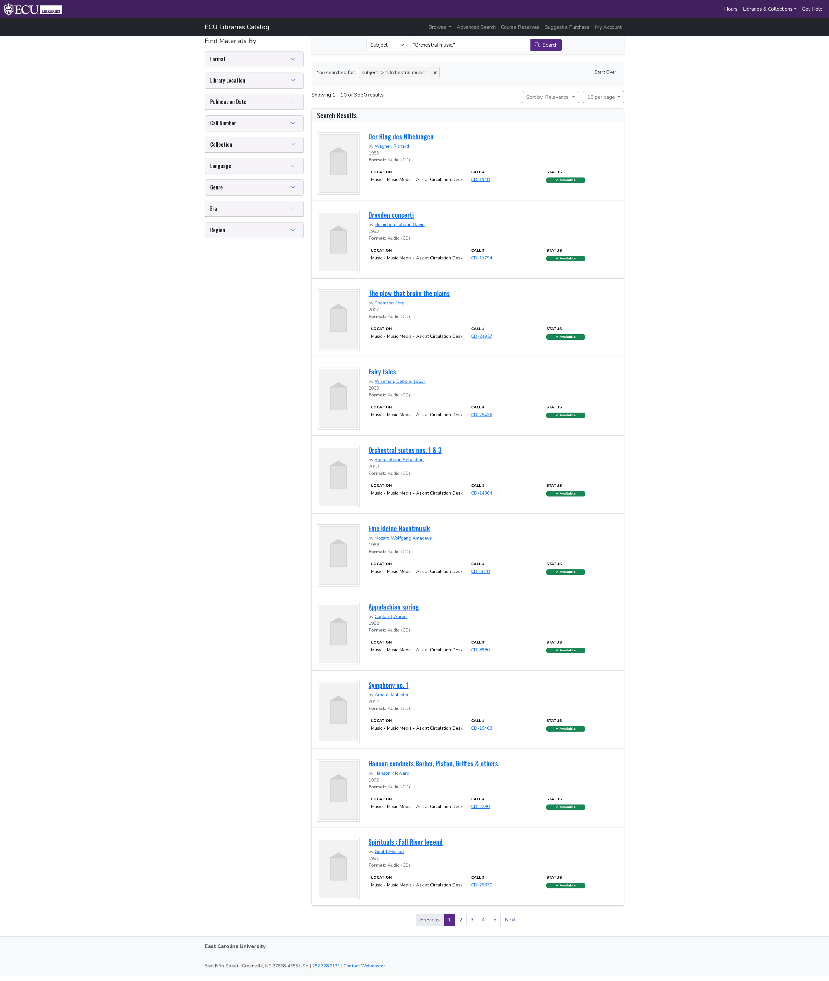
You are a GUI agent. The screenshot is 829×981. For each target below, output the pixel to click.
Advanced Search (476, 27)
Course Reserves (520, 27)
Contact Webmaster (364, 966)
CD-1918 (480, 180)
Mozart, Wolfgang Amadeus (403, 538)
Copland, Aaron (391, 616)
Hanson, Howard (392, 773)
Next (510, 919)
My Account (608, 27)
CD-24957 (481, 336)
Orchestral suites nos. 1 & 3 (405, 450)
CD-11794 (481, 258)
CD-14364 (481, 493)
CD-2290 (480, 807)
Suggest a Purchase (567, 27)
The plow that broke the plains (409, 293)
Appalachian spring (394, 606)
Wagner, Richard (392, 146)
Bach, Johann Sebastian (399, 460)
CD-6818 (480, 571)
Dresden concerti (391, 215)
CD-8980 (480, 650)
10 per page (601, 97)
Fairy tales (382, 371)
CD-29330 (481, 885)
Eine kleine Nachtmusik (399, 528)
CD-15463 (481, 728)
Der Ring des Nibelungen (401, 136)
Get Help (812, 9)
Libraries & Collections (768, 9)
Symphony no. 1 (388, 685)
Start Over (605, 72)
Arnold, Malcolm (391, 695)
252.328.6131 (326, 966)
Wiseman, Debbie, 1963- (400, 381)
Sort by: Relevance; (548, 97)
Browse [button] (438, 27)
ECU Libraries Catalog (237, 27)
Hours (731, 9)
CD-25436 (481, 415)
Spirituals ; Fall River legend (406, 842)
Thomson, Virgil (391, 303)
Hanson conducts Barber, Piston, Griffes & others (433, 763)
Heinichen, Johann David (400, 225)
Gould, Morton (389, 852)
